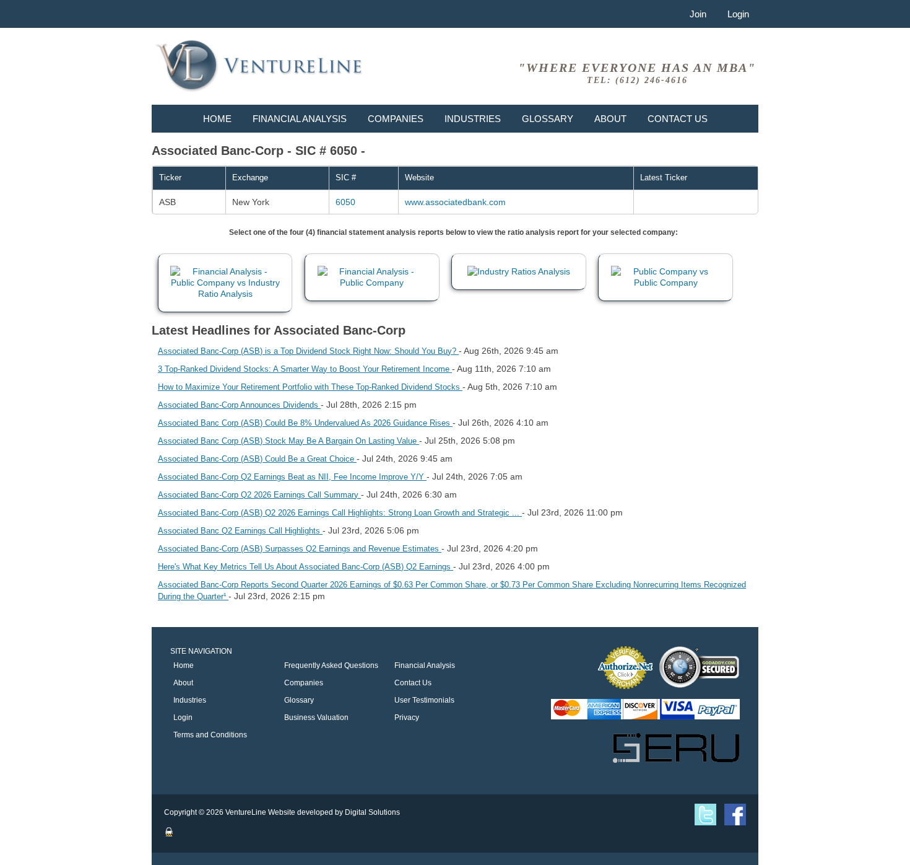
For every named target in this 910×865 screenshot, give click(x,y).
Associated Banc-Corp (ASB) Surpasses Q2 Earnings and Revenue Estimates (299, 548)
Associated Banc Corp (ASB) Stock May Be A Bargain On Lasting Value (288, 441)
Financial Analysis (300, 118)
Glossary (547, 118)
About (610, 118)
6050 (345, 202)
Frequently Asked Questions (331, 665)
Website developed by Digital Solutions (334, 812)
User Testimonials (424, 700)
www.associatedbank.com (455, 202)
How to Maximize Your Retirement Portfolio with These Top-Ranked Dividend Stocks (310, 387)
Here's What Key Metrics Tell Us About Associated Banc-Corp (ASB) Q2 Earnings (305, 566)
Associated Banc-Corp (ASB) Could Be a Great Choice (257, 458)
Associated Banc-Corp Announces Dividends (239, 405)
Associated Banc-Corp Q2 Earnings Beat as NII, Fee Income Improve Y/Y (292, 476)
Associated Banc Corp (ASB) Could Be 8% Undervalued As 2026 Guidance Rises (305, 423)
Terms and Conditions (210, 735)
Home (217, 118)
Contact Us (678, 118)
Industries (472, 118)
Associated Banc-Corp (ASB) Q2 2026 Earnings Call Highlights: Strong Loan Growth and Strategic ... (340, 512)
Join (698, 14)
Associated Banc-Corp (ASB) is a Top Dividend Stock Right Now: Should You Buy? (308, 351)
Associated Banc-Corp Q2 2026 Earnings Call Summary (259, 494)
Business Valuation (316, 717)
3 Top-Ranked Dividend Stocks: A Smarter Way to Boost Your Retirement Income (305, 369)
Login (738, 14)
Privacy (406, 717)
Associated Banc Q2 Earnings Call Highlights (240, 530)
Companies (395, 118)
